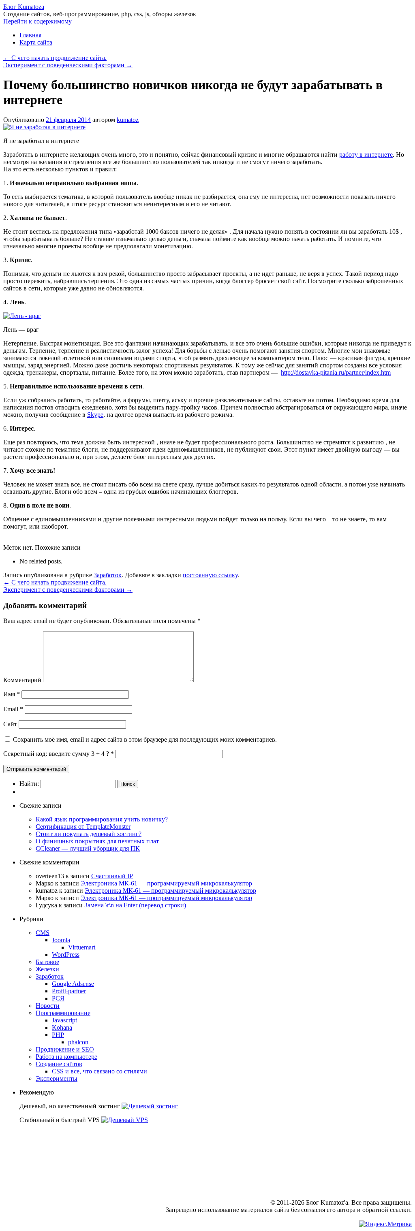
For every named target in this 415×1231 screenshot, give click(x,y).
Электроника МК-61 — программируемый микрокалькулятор (166, 883)
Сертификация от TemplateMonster (83, 826)
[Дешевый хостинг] (150, 1106)
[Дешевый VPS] (124, 1119)
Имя (11, 694)
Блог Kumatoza (23, 6)
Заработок (108, 575)
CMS (42, 932)
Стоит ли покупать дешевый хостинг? (88, 833)
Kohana (62, 1027)
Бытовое (47, 961)
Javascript (64, 1020)
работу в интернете (366, 154)
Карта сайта (35, 42)
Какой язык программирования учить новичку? (102, 819)
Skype (95, 414)
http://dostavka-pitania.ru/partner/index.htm (336, 372)
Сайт (10, 724)
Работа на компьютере (66, 1056)
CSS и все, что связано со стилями (99, 1071)
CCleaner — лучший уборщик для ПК (88, 848)
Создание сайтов (59, 1063)
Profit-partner (69, 991)
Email (13, 709)
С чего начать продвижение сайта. (55, 57)
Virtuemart (81, 947)
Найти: (29, 783)
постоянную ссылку (210, 575)
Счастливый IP (112, 876)
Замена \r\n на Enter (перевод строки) (135, 905)
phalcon (78, 1042)
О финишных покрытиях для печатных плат (97, 841)
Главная (30, 35)
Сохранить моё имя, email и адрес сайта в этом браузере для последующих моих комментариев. (145, 739)
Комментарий (22, 679)
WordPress (65, 954)
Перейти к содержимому (37, 21)
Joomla (61, 940)
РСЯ (58, 998)
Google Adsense (73, 983)
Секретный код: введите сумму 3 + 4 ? (56, 753)
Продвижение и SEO (65, 1049)
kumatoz (128, 119)
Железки (47, 969)
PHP (58, 1034)
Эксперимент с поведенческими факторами (68, 65)
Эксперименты (56, 1078)
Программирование (63, 1012)
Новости (48, 1005)
